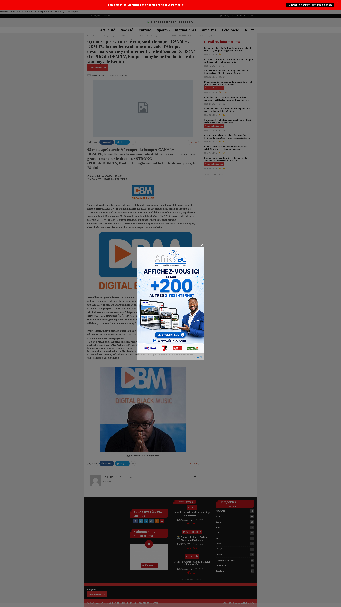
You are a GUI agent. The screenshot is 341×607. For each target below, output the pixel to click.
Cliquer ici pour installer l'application (310, 4)
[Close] (202, 244)
